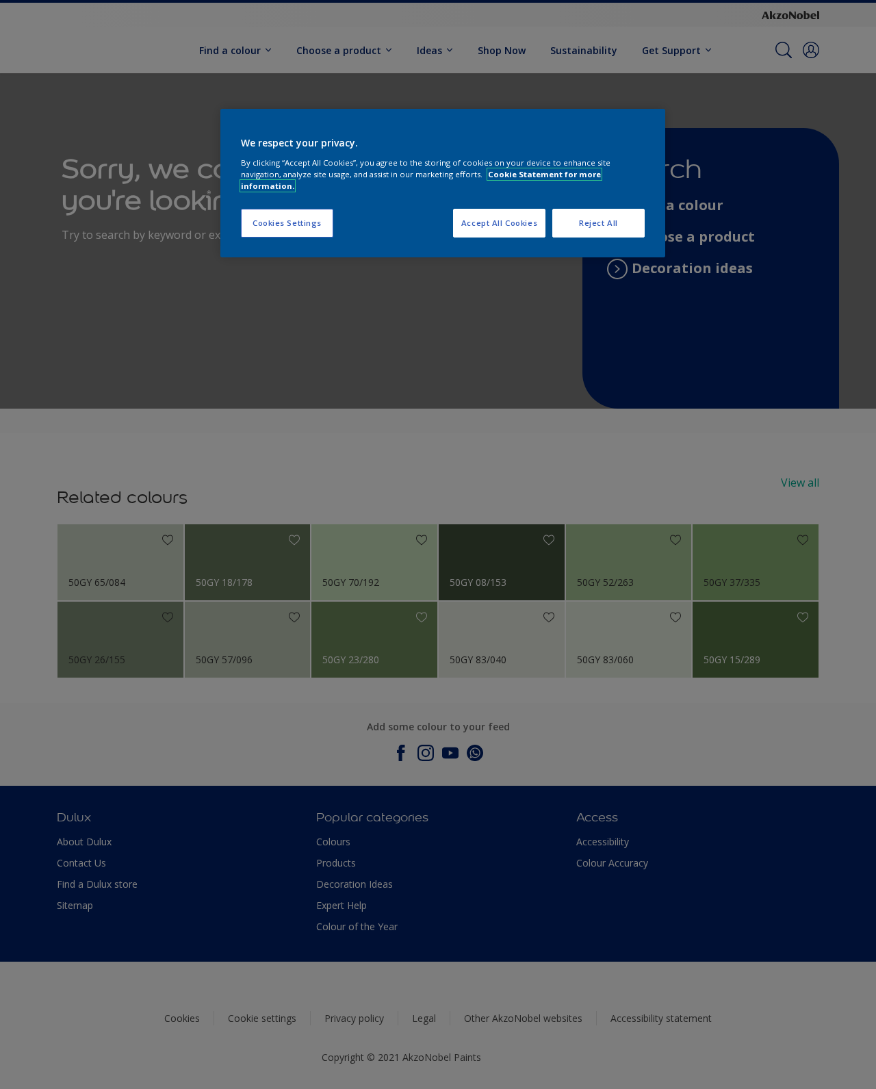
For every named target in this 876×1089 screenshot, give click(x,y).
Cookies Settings (287, 223)
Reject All (598, 223)
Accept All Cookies (499, 223)
